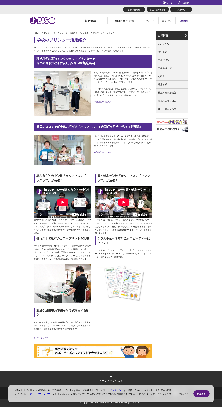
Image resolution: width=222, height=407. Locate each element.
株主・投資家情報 (157, 10)
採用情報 (181, 10)
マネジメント (165, 60)
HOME (37, 33)
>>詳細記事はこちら (103, 102)
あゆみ (161, 76)
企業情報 (46, 33)
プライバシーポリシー (38, 393)
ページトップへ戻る (111, 380)
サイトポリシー (115, 390)
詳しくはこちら (43, 338)
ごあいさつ (163, 43)
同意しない (184, 393)
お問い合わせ (134, 10)
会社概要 (162, 52)
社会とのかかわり (59, 33)
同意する (201, 393)
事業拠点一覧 (165, 68)
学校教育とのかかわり (79, 33)
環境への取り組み (167, 100)
